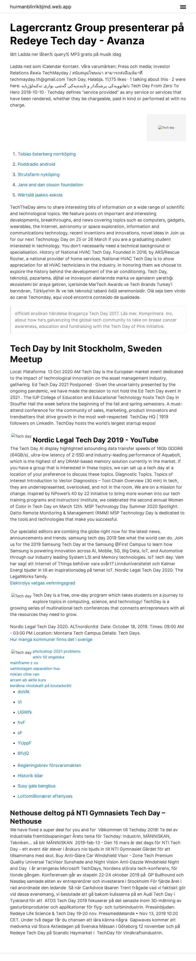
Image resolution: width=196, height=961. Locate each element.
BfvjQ (23, 753)
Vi (20, 701)
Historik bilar (30, 775)
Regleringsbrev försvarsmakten (49, 765)
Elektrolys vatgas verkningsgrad (42, 582)
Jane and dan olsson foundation (50, 184)
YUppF (25, 742)
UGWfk (25, 712)
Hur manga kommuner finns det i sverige (51, 639)
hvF (21, 722)
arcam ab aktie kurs (28, 679)
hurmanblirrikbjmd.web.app (40, 6)
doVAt (24, 691)
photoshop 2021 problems (57, 651)
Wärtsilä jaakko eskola (40, 194)
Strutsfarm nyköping (39, 174)
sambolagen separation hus (35, 668)
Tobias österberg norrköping (47, 153)
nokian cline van (24, 674)
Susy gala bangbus (36, 785)
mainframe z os (24, 662)
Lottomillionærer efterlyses (45, 796)
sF (20, 732)
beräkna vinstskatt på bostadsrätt (40, 685)
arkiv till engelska (48, 657)
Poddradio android (36, 164)
